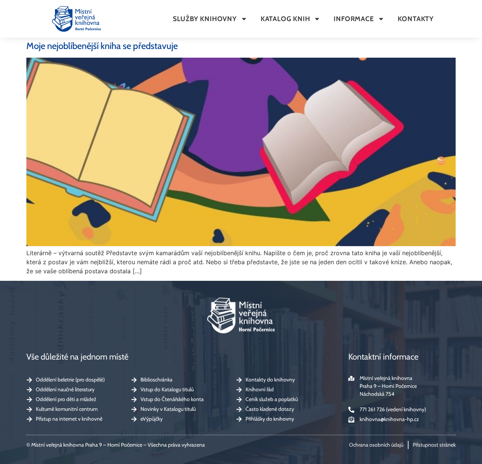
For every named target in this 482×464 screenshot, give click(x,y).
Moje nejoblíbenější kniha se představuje (102, 45)
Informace (354, 19)
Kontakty (416, 19)
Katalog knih (285, 19)
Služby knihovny (205, 19)
